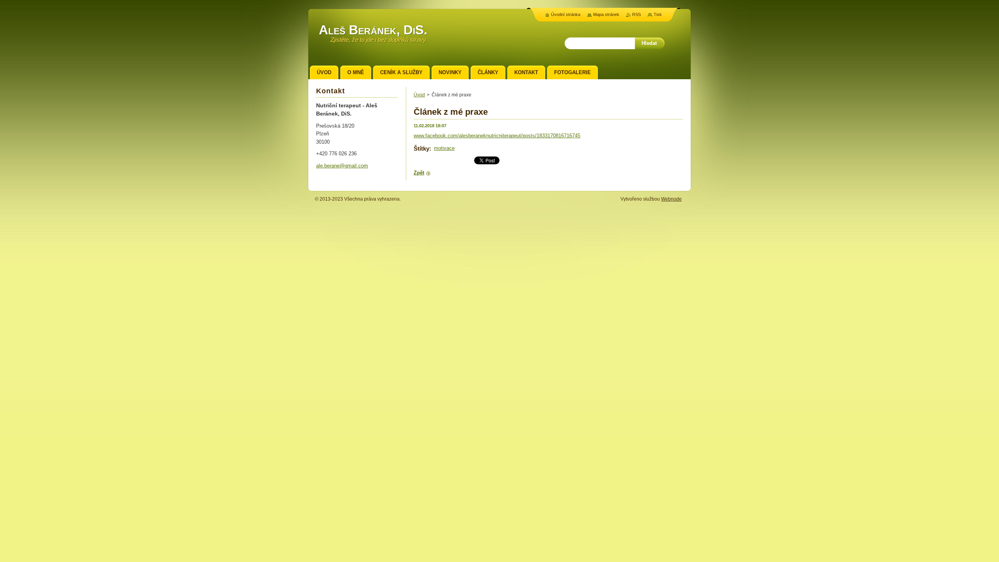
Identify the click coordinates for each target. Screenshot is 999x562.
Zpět (419, 173)
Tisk (658, 14)
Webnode (671, 199)
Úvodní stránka (565, 14)
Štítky (421, 148)
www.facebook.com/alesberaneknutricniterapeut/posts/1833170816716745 (497, 136)
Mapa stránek (606, 14)
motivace (444, 148)
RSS (636, 14)
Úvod (419, 94)
